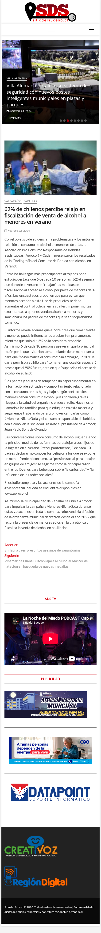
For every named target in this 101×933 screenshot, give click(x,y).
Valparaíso (13, 201)
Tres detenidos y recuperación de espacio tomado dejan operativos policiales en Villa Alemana (64, 98)
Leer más (36, 118)
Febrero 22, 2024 (18, 230)
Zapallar (30, 201)
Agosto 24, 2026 (42, 111)
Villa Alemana (38, 84)
